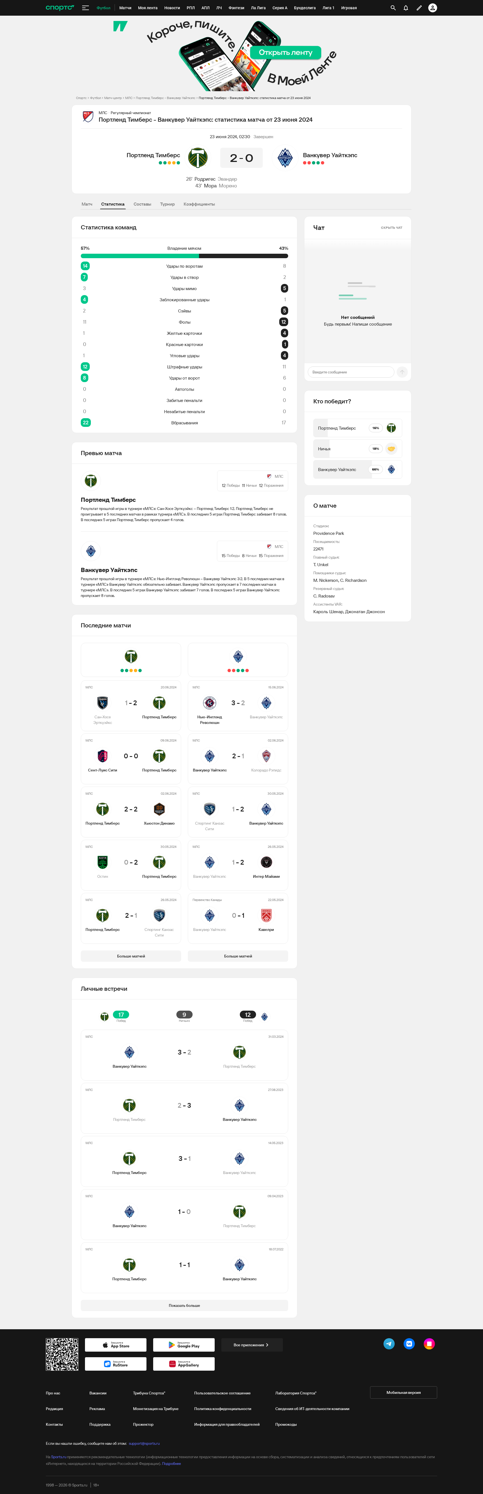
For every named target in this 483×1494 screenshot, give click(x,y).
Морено (228, 185)
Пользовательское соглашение (222, 1393)
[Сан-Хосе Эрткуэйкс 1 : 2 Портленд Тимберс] (178, 162)
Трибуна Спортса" (149, 1393)
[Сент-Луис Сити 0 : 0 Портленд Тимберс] (174, 162)
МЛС (128, 98)
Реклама (97, 1408)
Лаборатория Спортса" (295, 1393)
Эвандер (227, 179)
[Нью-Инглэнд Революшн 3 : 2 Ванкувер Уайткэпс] (322, 162)
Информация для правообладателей (227, 1424)
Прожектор (143, 1424)
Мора (210, 185)
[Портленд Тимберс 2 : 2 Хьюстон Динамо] (169, 162)
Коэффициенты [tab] (199, 204)
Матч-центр (113, 98)
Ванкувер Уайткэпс (330, 155)
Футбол (95, 98)
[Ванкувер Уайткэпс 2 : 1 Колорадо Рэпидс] (318, 162)
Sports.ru (58, 1456)
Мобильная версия (404, 1392)
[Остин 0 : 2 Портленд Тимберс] (165, 162)
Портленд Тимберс (153, 155)
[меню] (85, 8)
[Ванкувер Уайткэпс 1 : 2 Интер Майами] (309, 162)
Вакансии (97, 1393)
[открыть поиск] (393, 8)
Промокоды (286, 1424)
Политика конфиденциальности (222, 1408)
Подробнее (171, 1463)
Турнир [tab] (167, 204)
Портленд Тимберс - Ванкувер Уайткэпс (165, 98)
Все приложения (249, 1344)
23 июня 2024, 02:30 (230, 136)
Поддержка (99, 1424)
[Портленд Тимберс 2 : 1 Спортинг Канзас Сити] (160, 162)
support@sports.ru (144, 1443)
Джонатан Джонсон (365, 611)
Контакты (54, 1424)
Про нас (53, 1393)
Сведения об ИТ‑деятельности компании (312, 1408)
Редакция (54, 1408)
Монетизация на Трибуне (156, 1408)
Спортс (81, 98)
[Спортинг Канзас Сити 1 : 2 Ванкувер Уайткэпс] (313, 162)
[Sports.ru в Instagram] (430, 1345)
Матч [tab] (87, 204)
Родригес (205, 179)
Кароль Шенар (328, 611)
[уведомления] (406, 8)
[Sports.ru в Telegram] (390, 1345)
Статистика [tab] (113, 204)
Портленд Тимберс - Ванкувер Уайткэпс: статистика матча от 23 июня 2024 (255, 98)
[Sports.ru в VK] (410, 1345)
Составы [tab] (142, 204)
